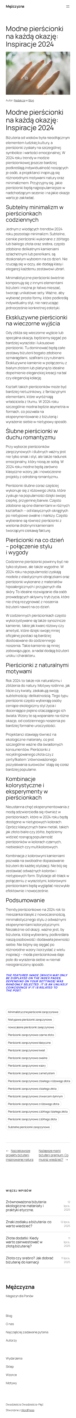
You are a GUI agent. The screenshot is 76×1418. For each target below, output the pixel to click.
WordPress (27, 1410)
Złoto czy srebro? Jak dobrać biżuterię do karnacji (29, 1260)
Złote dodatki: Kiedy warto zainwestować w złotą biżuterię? (24, 1242)
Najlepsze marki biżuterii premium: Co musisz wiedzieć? (53, 1155)
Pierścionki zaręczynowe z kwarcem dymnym (35, 1096)
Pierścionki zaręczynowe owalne (27, 1058)
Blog (31, 100)
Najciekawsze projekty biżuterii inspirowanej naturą (19, 1155)
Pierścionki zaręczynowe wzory (27, 1065)
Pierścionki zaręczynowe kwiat (26, 1050)
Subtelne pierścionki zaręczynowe (29, 1127)
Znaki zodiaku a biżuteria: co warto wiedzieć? (28, 1224)
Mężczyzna (15, 6)
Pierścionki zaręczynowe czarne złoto (31, 1035)
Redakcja (19, 100)
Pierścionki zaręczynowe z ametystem (31, 1073)
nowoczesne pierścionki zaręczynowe (31, 1027)
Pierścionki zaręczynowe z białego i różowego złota (39, 1081)
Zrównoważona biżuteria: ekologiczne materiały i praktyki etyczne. (26, 1206)
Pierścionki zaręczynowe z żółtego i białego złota (38, 1111)
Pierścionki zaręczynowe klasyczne (29, 1042)
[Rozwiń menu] (67, 6)
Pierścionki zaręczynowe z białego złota (32, 1088)
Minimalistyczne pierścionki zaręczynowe (33, 1012)
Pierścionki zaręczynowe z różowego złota (33, 1104)
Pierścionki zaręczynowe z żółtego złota (32, 1119)
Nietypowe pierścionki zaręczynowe (30, 1019)
